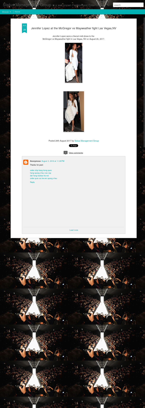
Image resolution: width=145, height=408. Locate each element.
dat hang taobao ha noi (39, 175)
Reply (32, 182)
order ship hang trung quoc (41, 170)
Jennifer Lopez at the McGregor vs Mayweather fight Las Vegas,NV (73, 28)
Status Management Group (86, 140)
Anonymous (35, 161)
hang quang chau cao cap (40, 172)
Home (17, 11)
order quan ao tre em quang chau (43, 178)
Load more (73, 230)
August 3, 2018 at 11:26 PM (52, 161)
